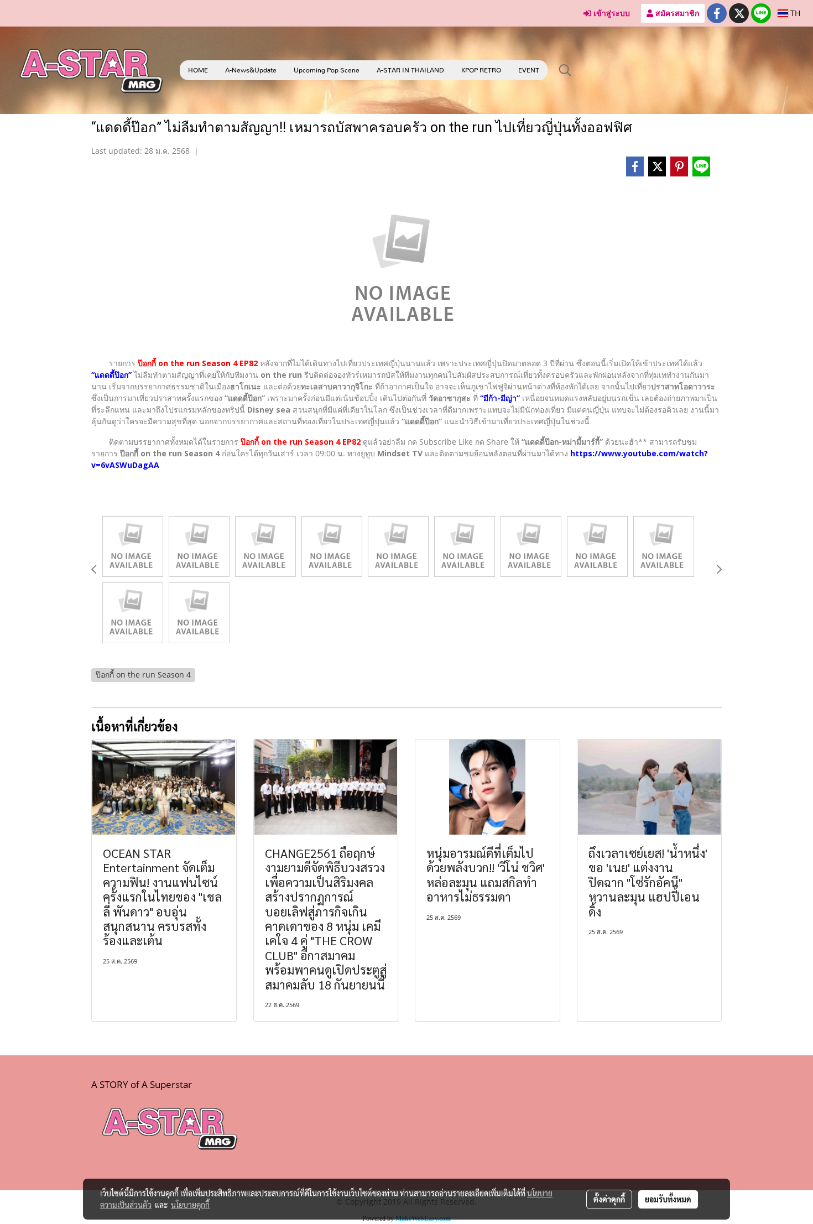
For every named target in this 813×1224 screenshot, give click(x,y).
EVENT (528, 70)
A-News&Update (251, 70)
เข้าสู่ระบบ (610, 13)
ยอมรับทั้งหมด (668, 1199)
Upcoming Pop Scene (326, 70)
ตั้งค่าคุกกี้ (609, 1199)
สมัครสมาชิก (676, 13)
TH (794, 13)
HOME (198, 70)
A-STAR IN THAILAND (410, 70)
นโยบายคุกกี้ (190, 1205)
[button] (565, 70)
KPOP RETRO (481, 70)
